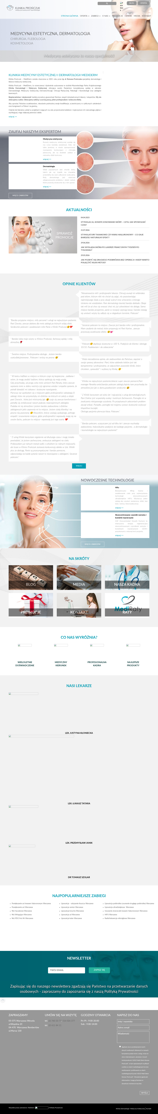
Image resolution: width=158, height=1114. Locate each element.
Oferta (143, 3)
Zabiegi (95, 16)
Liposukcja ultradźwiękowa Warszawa (119, 907)
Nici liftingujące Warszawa (22, 915)
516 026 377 (68, 1021)
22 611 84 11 (54, 1025)
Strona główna (69, 16)
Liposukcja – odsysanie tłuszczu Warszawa (77, 903)
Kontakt (146, 16)
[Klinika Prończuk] (24, 8)
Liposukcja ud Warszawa (70, 915)
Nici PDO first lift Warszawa (22, 918)
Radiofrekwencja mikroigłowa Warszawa (120, 918)
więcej (79, 466)
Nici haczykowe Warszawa (22, 911)
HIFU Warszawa (111, 915)
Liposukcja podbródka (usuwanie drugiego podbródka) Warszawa (129, 903)
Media (137, 16)
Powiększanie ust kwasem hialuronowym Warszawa (31, 903)
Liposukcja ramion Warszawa (72, 907)
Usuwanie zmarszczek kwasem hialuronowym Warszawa (126, 911)
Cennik (128, 16)
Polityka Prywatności (56, 1107)
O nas (105, 16)
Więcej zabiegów (20, 195)
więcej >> (13, 117)
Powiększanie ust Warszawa (22, 907)
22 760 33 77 (54, 1021)
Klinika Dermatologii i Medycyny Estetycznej (130, 1108)
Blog (131, 3)
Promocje (117, 16)
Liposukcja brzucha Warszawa (72, 911)
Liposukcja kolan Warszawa (71, 918)
